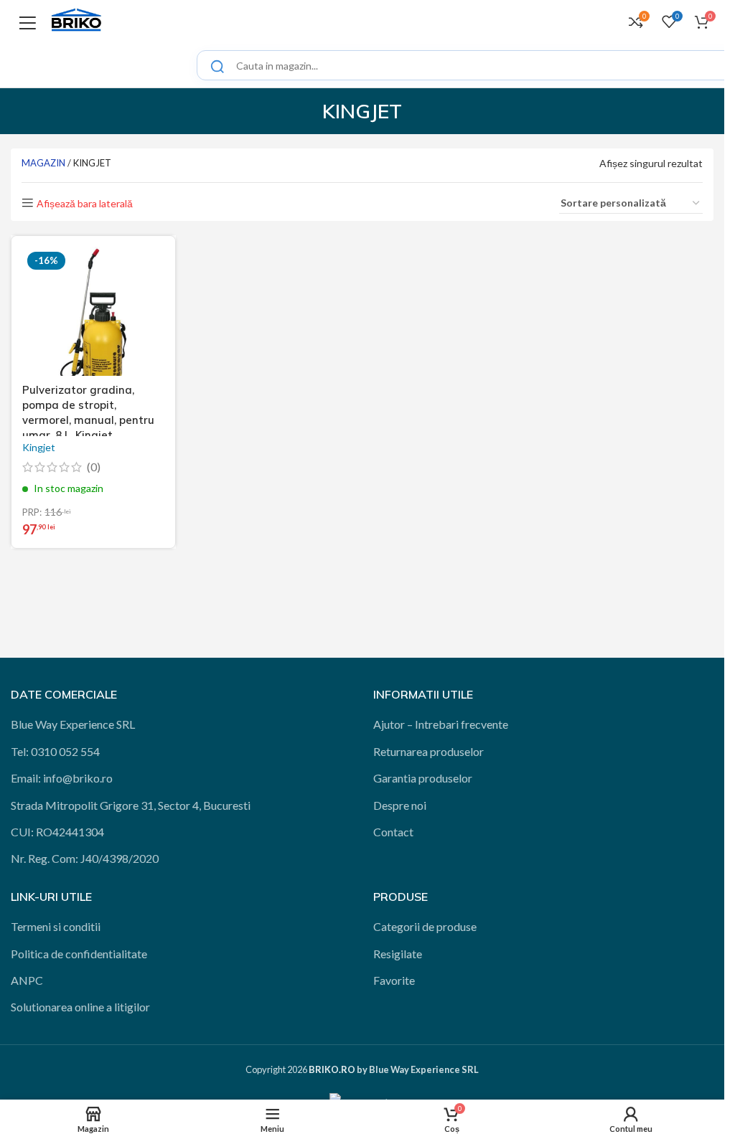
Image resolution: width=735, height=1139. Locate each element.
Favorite (394, 980)
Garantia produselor (422, 778)
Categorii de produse (425, 926)
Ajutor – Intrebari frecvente (440, 724)
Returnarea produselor (428, 751)
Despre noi (399, 805)
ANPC (27, 980)
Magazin (43, 163)
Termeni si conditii (55, 926)
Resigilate (397, 953)
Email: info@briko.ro (62, 778)
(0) (93, 467)
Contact (393, 831)
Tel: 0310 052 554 (55, 751)
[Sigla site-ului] (76, 20)
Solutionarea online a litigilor (80, 1006)
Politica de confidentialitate (79, 953)
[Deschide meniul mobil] (27, 21)
